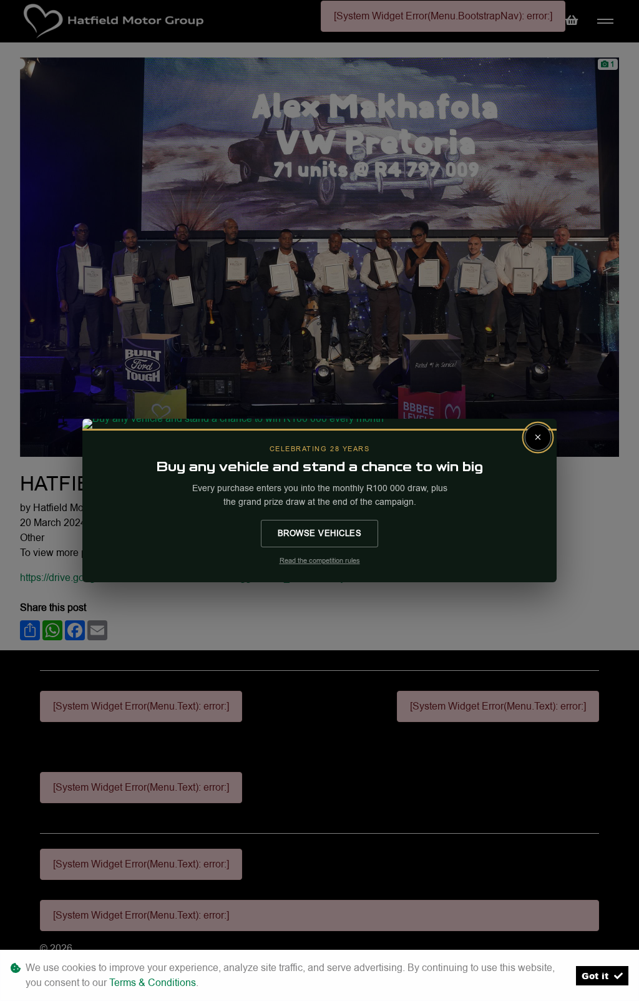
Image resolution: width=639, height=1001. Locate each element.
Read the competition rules (320, 560)
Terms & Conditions (152, 982)
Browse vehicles (320, 533)
